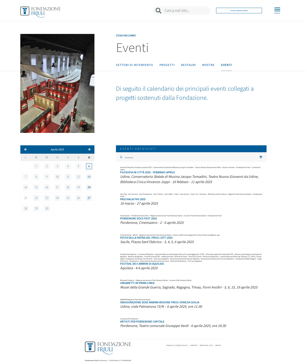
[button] (191, 157)
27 (89, 198)
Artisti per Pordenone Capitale (142, 321)
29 (36, 208)
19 (78, 187)
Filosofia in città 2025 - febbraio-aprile (147, 172)
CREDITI (218, 345)
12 (78, 177)
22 (36, 198)
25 (67, 198)
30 (46, 208)
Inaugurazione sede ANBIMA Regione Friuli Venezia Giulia (159, 302)
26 (78, 198)
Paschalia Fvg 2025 (133, 199)
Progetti (167, 65)
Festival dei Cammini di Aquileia (142, 264)
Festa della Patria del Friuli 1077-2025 (146, 237)
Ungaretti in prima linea (137, 283)
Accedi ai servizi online (239, 10)
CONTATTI (194, 345)
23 (46, 198)
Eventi (226, 65)
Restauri (188, 65)
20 (89, 187)
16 (47, 187)
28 (25, 208)
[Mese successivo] (89, 149)
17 (57, 187)
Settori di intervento (134, 65)
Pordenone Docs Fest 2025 (138, 218)
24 (57, 198)
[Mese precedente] (25, 149)
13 (89, 177)
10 (57, 177)
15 (36, 187)
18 (68, 187)
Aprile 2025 (57, 149)
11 (68, 177)
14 (25, 187)
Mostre (208, 65)
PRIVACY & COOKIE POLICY (177, 345)
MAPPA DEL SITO (206, 345)
